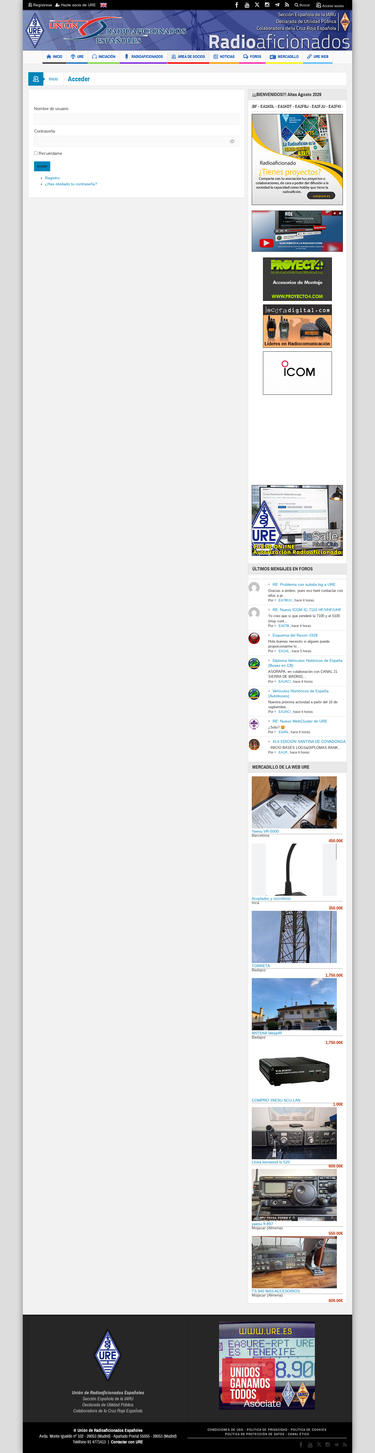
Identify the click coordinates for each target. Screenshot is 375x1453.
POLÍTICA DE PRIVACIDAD (267, 1430)
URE (80, 56)
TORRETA (261, 966)
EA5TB (284, 626)
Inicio (53, 79)
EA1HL (284, 651)
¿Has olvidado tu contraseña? (71, 184)
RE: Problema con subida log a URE (304, 584)
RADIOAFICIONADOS (147, 56)
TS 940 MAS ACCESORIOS (276, 1291)
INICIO (57, 56)
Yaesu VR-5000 (265, 831)
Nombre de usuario (51, 108)
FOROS (255, 56)
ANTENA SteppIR (267, 1033)
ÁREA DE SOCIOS (191, 56)
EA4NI (283, 732)
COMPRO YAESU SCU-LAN (276, 1100)
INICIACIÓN (107, 56)
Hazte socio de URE (78, 5)
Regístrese (43, 5)
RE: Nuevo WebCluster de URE (300, 721)
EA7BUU (285, 600)
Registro (52, 178)
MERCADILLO (288, 56)
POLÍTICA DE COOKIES (309, 1430)
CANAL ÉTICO (298, 1434)
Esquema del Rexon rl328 (295, 635)
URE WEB (321, 56)
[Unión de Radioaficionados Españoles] (187, 30)
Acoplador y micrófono (271, 898)
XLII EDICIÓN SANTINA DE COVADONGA (309, 741)
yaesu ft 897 (262, 1224)
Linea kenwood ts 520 (271, 1162)
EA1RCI (285, 682)
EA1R (283, 752)
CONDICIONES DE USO (226, 1430)
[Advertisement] (298, 441)
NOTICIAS (227, 56)
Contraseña (44, 131)
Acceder (42, 166)
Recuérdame (50, 153)
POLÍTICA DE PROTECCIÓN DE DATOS (255, 1434)
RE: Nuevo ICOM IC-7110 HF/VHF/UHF (307, 609)
